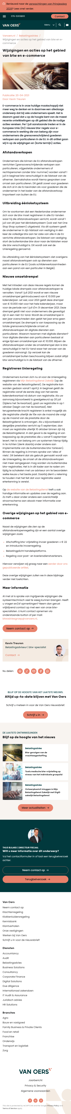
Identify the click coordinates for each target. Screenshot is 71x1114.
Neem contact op (18, 628)
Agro (5, 1018)
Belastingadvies (12, 962)
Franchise (8, 1036)
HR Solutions (10, 1004)
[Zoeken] (60, 25)
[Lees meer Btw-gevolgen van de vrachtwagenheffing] (12, 752)
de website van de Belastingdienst (27, 489)
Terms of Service (10, 1108)
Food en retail (11, 1032)
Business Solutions (14, 967)
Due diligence (11, 986)
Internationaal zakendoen (18, 990)
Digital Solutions (12, 981)
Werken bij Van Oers (15, 935)
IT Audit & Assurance (15, 995)
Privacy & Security (35, 1085)
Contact (60, 16)
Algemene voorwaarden (35, 1091)
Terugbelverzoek (36, 879)
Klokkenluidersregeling (16, 916)
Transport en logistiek (15, 1045)
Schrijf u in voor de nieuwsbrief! (21, 940)
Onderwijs (8, 1041)
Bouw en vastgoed (14, 1022)
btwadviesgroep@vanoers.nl (20, 618)
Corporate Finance (14, 976)
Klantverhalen (11, 926)
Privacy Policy (53, 1105)
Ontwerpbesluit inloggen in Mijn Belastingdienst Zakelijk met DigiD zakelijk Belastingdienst (42, 792)
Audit (6, 958)
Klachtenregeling (13, 912)
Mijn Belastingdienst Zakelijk (37, 380)
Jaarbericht (36, 1080)
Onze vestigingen (13, 930)
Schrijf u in (33, 715)
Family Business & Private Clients (22, 1027)
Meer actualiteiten (33, 808)
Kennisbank (10, 921)
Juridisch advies (12, 1000)
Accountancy (11, 953)
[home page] (35, 1071)
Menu (47, 24)
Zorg (5, 1050)
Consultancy (10, 972)
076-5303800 (18, 16)
